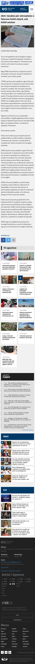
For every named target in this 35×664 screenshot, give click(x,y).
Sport (2, 631)
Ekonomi (3, 628)
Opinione (14, 631)
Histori (14, 641)
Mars (3, 588)
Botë (24, 639)
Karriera (25, 646)
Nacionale (25, 631)
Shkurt (4, 586)
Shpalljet (14, 646)
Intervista (15, 644)
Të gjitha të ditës (27, 430)
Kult (13, 633)
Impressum (4, 567)
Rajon (2, 641)
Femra (2, 646)
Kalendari (25, 636)
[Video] (26, 283)
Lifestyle (3, 633)
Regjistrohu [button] (17, 620)
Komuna (3, 636)
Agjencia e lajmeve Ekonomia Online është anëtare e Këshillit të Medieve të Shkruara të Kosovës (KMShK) (21, 660)
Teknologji (26, 644)
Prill (3, 590)
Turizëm (14, 639)
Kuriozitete (4, 639)
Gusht (18, 586)
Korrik (18, 583)
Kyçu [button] (17, 615)
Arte (24, 633)
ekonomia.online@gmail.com (11, 562)
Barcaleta (25, 641)
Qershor (4, 595)
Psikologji (3, 644)
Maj (3, 593)
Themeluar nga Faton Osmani (11, 571)
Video (24, 628)
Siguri (13, 636)
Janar (3, 583)
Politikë (14, 628)
